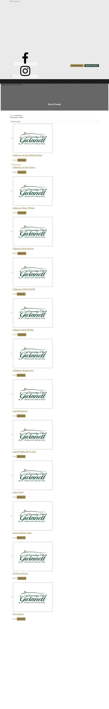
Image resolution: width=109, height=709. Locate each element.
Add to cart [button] (22, 160)
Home (12, 115)
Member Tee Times (92, 65)
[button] (56, 81)
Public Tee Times (77, 65)
